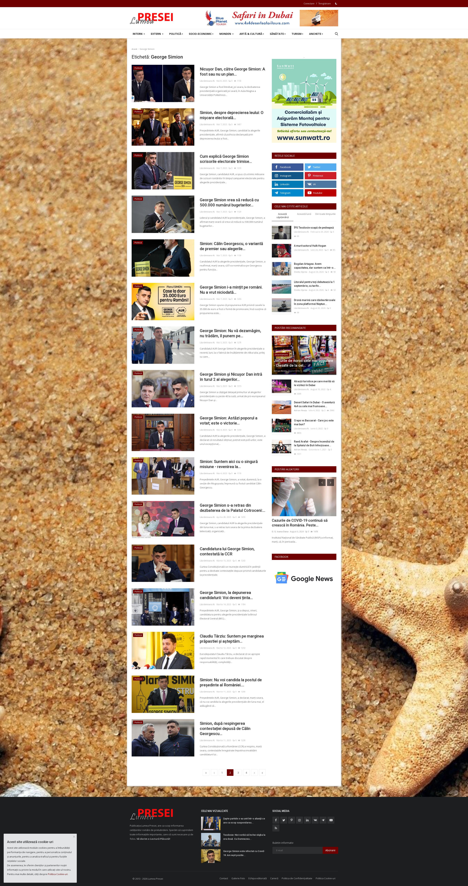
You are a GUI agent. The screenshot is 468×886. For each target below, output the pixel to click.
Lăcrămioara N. (207, 80)
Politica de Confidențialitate (297, 878)
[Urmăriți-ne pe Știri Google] (304, 577)
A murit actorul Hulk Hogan (310, 245)
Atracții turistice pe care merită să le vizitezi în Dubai (314, 383)
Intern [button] (138, 33)
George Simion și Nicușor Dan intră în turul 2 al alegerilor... (231, 377)
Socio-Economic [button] (200, 33)
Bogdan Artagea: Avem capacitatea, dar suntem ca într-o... (315, 265)
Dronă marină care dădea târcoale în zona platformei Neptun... (314, 302)
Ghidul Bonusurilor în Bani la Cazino (301, 520)
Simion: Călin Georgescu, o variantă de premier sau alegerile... (231, 246)
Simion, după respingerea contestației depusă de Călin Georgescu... (225, 728)
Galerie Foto (238, 878)
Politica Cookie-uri (325, 878)
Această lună (304, 214)
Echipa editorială (257, 878)
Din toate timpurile (325, 214)
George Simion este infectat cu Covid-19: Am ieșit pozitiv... (244, 853)
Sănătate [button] (277, 33)
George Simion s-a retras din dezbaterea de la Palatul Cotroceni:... (232, 508)
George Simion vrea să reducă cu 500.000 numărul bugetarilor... (229, 202)
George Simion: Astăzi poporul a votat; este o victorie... (228, 420)
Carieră (274, 878)
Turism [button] (296, 33)
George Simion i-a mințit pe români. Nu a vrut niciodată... (231, 290)
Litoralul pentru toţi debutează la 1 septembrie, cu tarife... (314, 284)
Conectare (309, 3)
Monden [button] (225, 33)
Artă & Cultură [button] (250, 33)
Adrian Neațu (280, 370)
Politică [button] (175, 33)
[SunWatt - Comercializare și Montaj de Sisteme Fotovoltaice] (304, 101)
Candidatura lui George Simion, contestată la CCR (227, 551)
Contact (224, 878)
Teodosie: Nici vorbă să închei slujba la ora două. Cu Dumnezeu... (244, 836)
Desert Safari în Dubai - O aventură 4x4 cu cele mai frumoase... (314, 404)
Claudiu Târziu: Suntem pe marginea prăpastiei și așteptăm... (232, 639)
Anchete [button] (315, 33)
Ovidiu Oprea (300, 271)
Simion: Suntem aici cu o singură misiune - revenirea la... (229, 464)
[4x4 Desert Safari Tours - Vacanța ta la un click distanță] (271, 18)
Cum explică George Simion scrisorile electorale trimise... (226, 159)
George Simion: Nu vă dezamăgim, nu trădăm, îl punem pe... (230, 333)
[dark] (336, 3)
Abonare (330, 850)
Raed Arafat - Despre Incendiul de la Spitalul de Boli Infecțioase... (314, 443)
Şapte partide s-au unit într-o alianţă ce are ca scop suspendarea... (244, 820)
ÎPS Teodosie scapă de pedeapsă (314, 227)
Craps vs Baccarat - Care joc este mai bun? (314, 422)
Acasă (134, 49)
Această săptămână (282, 215)
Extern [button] (156, 33)
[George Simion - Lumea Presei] (152, 18)
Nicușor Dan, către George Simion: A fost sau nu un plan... (232, 71)
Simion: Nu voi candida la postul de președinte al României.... (231, 682)
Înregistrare (325, 3)
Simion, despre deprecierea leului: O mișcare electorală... (231, 115)
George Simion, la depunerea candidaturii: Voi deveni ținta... (226, 595)
